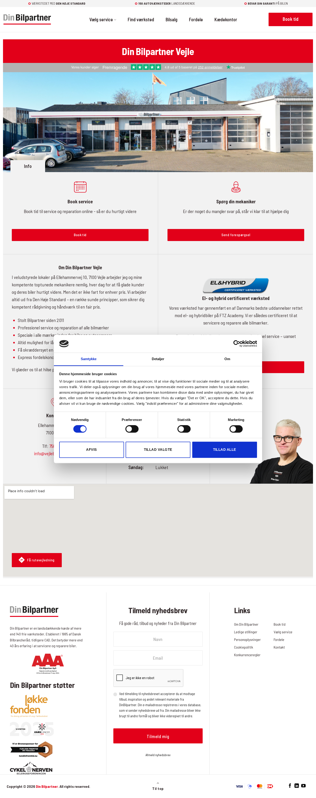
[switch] (132, 429)
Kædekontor (225, 19)
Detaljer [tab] (158, 359)
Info (28, 166)
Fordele (196, 19)
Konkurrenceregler (247, 655)
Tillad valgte (158, 450)
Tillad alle (224, 450)
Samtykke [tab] (89, 359)
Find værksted (141, 19)
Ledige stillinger (245, 632)
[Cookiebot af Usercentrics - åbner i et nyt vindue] (237, 343)
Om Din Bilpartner (246, 624)
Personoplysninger (247, 639)
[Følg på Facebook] (290, 786)
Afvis (91, 450)
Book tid (279, 624)
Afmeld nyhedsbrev (158, 755)
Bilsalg (171, 19)
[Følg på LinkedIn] (296, 786)
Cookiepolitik (243, 647)
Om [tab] (227, 359)
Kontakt (279, 647)
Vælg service (101, 19)
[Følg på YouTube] (303, 786)
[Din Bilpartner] (27, 19)
